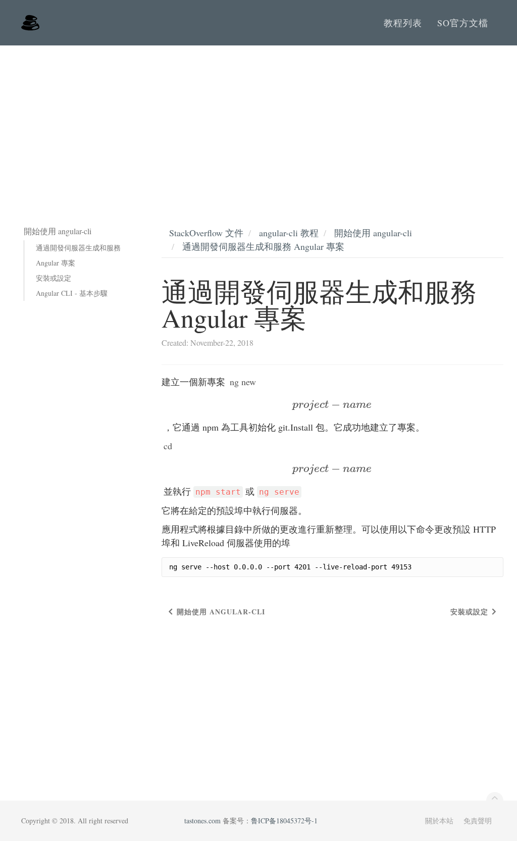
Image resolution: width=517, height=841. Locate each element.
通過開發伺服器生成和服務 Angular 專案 (78, 255)
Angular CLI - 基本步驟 (72, 293)
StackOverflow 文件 (206, 233)
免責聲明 (477, 820)
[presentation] (332, 404)
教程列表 (403, 23)
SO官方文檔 (462, 23)
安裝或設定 (53, 278)
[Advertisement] (258, 121)
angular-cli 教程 (289, 233)
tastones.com (202, 820)
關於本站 (439, 820)
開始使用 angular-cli (373, 233)
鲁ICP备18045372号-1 (284, 820)
